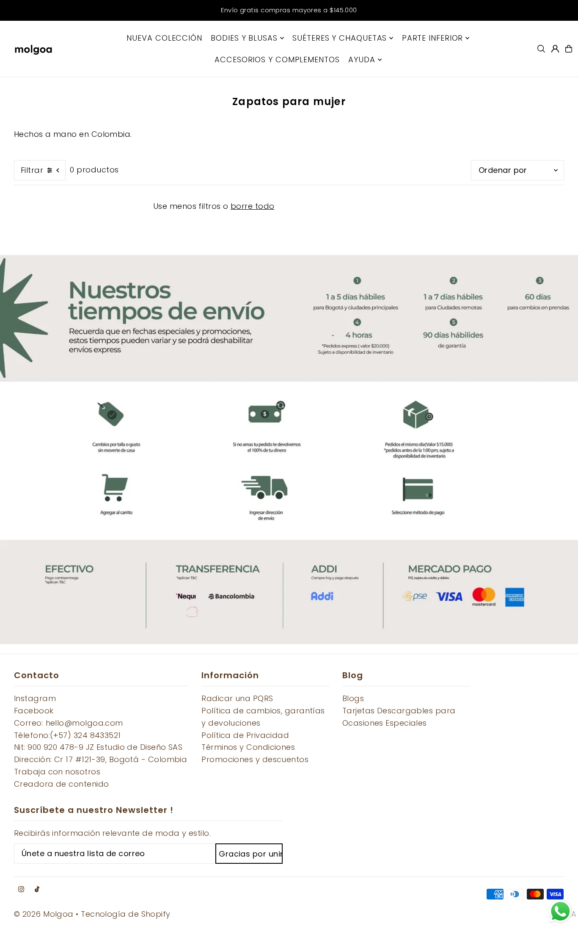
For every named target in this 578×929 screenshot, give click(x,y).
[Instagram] (21, 889)
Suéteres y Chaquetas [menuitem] (339, 38)
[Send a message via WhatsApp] (560, 911)
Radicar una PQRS (237, 698)
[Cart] (568, 49)
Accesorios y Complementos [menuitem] (277, 59)
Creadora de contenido (61, 784)
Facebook (34, 710)
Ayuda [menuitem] (361, 59)
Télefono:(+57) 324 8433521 (67, 735)
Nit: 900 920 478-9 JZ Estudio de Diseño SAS (98, 747)
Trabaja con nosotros (57, 771)
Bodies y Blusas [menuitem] (244, 38)
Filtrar (32, 170)
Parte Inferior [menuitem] (432, 38)
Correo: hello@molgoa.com (68, 723)
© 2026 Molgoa (44, 914)
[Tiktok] (37, 889)
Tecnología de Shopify (125, 914)
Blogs (353, 698)
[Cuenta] (555, 49)
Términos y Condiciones (248, 747)
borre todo (253, 206)
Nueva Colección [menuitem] (164, 38)
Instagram (35, 698)
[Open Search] (541, 49)
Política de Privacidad (245, 735)
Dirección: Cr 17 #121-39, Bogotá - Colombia (100, 759)
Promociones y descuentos (254, 759)
